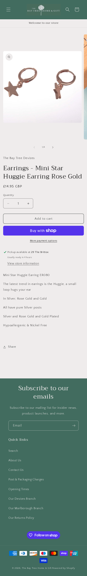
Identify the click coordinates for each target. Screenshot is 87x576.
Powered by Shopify (63, 568)
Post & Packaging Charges (26, 479)
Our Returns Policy (21, 518)
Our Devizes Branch (22, 499)
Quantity (8, 195)
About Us (14, 460)
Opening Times (18, 489)
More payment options (43, 240)
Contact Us (16, 470)
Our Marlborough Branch (25, 508)
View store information (23, 263)
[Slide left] (34, 147)
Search (13, 451)
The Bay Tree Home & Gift (37, 568)
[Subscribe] (73, 426)
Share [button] (12, 347)
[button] (8, 9)
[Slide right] (52, 147)
